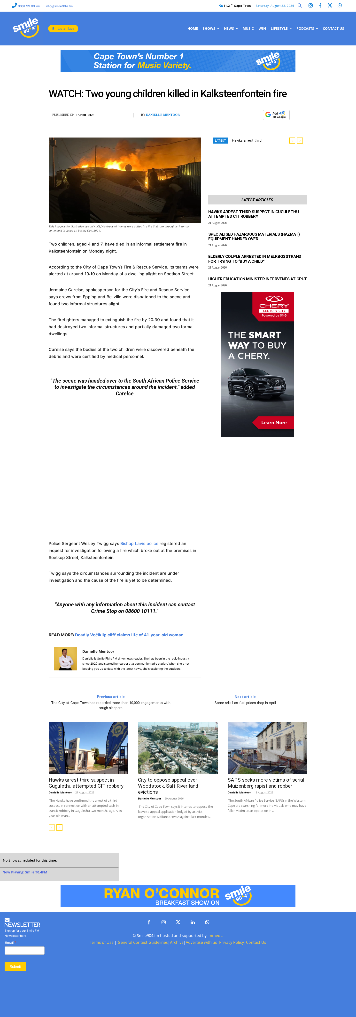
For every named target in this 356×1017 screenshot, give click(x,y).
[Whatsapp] (339, 6)
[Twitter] (330, 6)
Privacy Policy (231, 942)
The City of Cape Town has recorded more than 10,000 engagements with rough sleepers (110, 705)
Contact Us (256, 942)
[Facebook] (320, 6)
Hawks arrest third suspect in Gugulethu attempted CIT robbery (253, 214)
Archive (177, 942)
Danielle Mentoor (163, 114)
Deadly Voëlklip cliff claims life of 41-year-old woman (129, 634)
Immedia (216, 935)
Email (10, 942)
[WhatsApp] (257, 115)
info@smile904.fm (59, 6)
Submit (15, 967)
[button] (300, 6)
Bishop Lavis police (139, 543)
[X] (245, 115)
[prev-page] (52, 827)
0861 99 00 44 (29, 6)
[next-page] (59, 827)
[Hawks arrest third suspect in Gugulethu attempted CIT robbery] (88, 748)
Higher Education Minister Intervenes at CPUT (257, 278)
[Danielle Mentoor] (65, 659)
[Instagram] (310, 6)
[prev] (292, 141)
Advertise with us (201, 942)
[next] (300, 141)
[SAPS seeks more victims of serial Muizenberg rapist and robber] (267, 748)
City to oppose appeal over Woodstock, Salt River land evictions (168, 786)
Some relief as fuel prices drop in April (245, 703)
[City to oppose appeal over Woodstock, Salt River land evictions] (178, 748)
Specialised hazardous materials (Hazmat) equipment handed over (254, 236)
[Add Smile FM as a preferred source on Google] (276, 117)
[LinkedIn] (192, 922)
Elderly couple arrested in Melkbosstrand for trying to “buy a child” (254, 259)
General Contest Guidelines (143, 942)
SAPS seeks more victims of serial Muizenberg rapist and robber (266, 783)
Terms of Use (102, 942)
